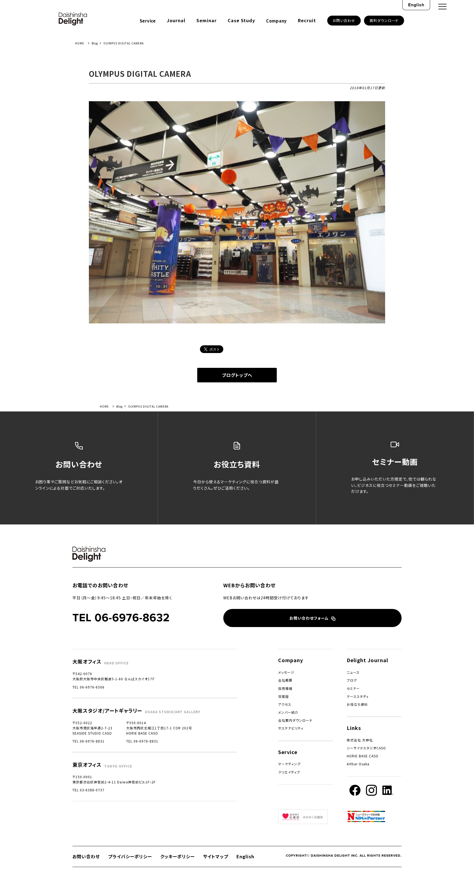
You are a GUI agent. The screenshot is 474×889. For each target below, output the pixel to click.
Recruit (307, 20)
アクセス (284, 704)
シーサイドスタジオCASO (366, 748)
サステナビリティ (290, 728)
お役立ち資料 (357, 704)
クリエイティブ (289, 772)
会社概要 (285, 680)
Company (276, 21)
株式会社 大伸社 (360, 740)
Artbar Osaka (358, 763)
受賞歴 (283, 696)
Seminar (206, 20)
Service (148, 21)
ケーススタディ (358, 696)
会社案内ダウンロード (295, 720)
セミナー (353, 688)
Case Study (241, 20)
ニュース (353, 672)
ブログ (352, 680)
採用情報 (285, 688)
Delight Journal (367, 660)
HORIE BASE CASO (363, 755)
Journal (176, 20)
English (416, 5)
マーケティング (289, 763)
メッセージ (286, 672)
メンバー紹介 (288, 712)
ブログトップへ (237, 375)
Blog (95, 43)
